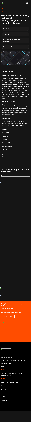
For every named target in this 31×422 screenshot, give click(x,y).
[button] (27, 3)
